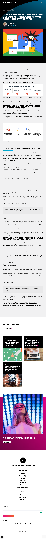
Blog (13, 9)
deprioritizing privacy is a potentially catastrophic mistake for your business (27, 255)
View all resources (7, 328)
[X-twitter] (17, 523)
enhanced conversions (29, 75)
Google (7, 141)
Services (22, 473)
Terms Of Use (18, 534)
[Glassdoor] (28, 523)
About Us (22, 480)
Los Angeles (22, 497)
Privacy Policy (23, 534)
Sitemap (4, 534)
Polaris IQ (22, 476)
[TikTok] (30, 523)
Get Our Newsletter (8, 515)
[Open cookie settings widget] (2, 537)
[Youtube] (25, 523)
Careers (22, 485)
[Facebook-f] (15, 523)
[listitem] (12, 348)
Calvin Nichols (11, 23)
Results (22, 478)
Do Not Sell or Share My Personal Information (35, 534)
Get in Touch (6, 442)
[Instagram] (20, 523)
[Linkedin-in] (22, 523)
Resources (9, 9)
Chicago (22, 495)
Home (4, 9)
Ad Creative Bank (22, 487)
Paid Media (27, 22)
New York (22, 499)
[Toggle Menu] (38, 2)
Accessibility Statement (11, 534)
